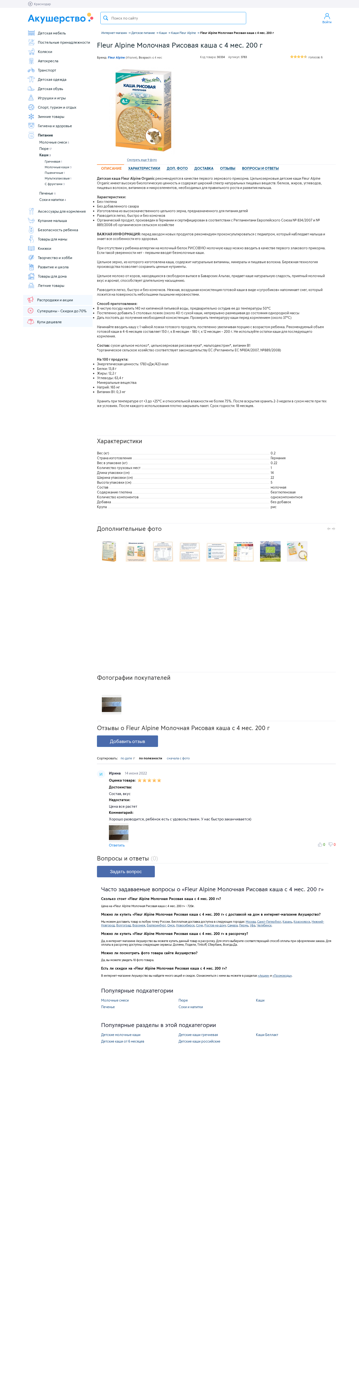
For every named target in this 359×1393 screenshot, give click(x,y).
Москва (251, 921)
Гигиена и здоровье (55, 126)
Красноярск (302, 921)
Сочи (199, 925)
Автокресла (48, 61)
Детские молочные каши (120, 1035)
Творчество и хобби (55, 257)
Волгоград (123, 925)
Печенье (47, 193)
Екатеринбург (156, 925)
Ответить (117, 845)
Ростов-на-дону (215, 925)
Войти (327, 22)
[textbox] (173, 18)
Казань (287, 921)
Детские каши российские (199, 1041)
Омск (171, 925)
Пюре (45, 149)
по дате (127, 758)
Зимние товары (51, 116)
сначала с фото (178, 758)
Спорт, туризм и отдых (57, 107)
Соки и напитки (52, 200)
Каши (45, 155)
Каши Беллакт (267, 1035)
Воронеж (138, 925)
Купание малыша (52, 220)
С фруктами (55, 184)
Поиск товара (106, 18)
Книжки (44, 248)
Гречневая (53, 161)
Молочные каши (58, 167)
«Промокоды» (282, 975)
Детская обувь (50, 88)
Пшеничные (55, 173)
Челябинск (264, 925)
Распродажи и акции (55, 300)
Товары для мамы (52, 239)
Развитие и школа (53, 267)
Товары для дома (52, 276)
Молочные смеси (54, 142)
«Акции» (263, 975)
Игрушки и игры (52, 98)
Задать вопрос (126, 871)
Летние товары (51, 285)
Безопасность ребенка (58, 230)
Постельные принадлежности (64, 42)
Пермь (243, 925)
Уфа (252, 925)
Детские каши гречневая (198, 1035)
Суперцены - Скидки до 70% (61, 311)
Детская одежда (52, 79)
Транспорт (47, 70)
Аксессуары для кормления (62, 211)
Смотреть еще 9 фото (142, 159)
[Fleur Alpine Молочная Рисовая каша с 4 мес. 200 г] (142, 111)
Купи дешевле (49, 322)
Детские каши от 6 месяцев (122, 1041)
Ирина (115, 773)
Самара (232, 925)
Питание (45, 135)
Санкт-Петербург (269, 921)
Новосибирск (185, 925)
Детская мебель (52, 33)
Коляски (45, 51)
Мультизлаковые (58, 178)
